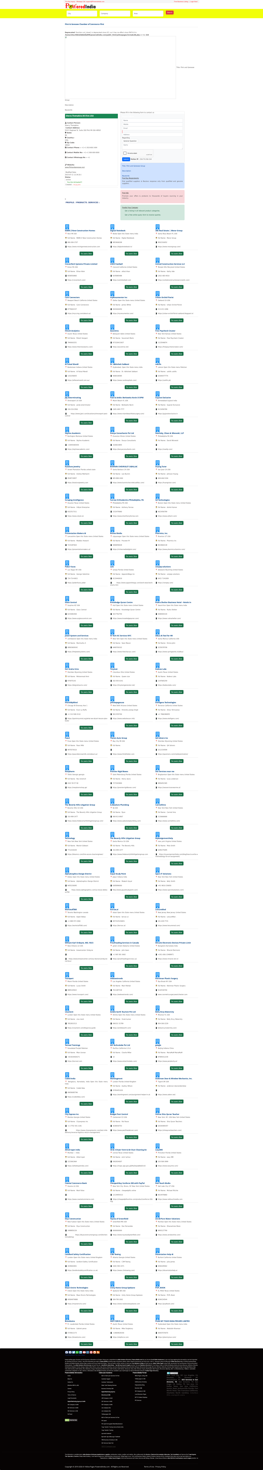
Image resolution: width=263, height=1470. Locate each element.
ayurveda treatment (106, 1433)
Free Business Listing (181, 1)
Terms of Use (149, 1467)
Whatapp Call (80, 1)
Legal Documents (72, 1398)
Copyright (69, 1467)
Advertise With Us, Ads (73, 1385)
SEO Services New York (107, 1443)
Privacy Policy (71, 1392)
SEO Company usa (109, 1446)
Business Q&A (138, 1388)
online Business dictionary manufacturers (96, 1454)
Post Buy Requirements (130, 178)
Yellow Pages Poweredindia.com (97, 1467)
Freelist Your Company (130, 207)
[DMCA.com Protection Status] (71, 1420)
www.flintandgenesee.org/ (75, 167)
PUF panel (104, 1420)
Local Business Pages (140, 1394)
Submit (126, 159)
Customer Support (106, 1379)
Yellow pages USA (106, 1414)
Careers (70, 1388)
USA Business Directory (141, 1382)
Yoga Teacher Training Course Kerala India (112, 1427)
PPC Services (138, 1400)
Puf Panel (70, 1414)
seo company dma (106, 1408)
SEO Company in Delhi (73, 1404)
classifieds (107, 1365)
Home (69, 1375)
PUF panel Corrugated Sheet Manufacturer (112, 1424)
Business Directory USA (107, 1388)
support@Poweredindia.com (95, 1)
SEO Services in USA (73, 1411)
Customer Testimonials (107, 1382)
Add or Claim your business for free (110, 1375)
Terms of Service (72, 1395)
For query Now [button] (86, 253)
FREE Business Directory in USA (109, 1440)
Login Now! (194, 1)
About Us (70, 1379)
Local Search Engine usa (97, 1456)
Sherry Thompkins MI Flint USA (80, 115)
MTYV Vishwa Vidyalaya (141, 1397)
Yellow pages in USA (140, 1379)
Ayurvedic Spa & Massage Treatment (111, 1436)
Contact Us (70, 1382)
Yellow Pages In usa (125, 1456)
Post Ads (125, 193)
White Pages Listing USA (141, 1375)
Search (169, 12)
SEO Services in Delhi (73, 1408)
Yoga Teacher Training (107, 1430)
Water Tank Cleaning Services (109, 1385)
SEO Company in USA (140, 1391)
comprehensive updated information (170, 1458)
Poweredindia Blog (140, 1385)
